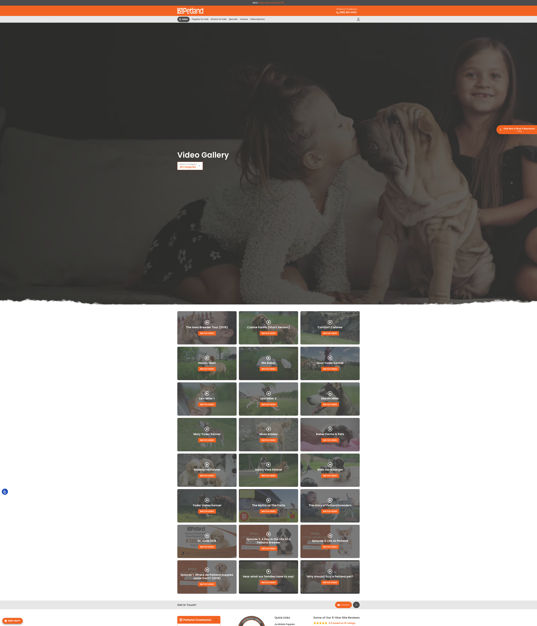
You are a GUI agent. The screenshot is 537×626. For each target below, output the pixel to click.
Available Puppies (285, 624)
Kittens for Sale (219, 19)
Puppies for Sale (200, 19)
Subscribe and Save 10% (271, 2)
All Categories (188, 167)
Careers (244, 19)
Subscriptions (257, 19)
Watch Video (207, 333)
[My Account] (358, 19)
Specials (233, 19)
